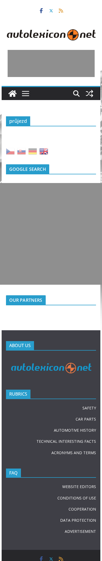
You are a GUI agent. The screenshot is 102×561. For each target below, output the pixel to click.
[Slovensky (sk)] (21, 150)
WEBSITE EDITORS (79, 486)
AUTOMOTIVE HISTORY (75, 430)
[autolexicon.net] (12, 93)
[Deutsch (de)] (32, 150)
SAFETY (89, 408)
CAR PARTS (86, 419)
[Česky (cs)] (10, 150)
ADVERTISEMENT (80, 531)
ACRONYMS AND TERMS (73, 452)
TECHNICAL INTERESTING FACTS (66, 441)
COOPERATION (82, 509)
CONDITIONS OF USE (76, 498)
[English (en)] (43, 150)
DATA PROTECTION (78, 520)
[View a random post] (89, 93)
